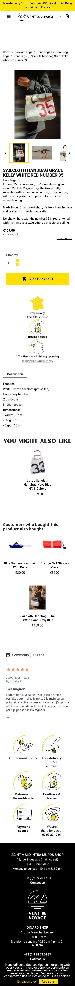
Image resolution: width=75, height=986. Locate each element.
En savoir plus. (27, 981)
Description (64, 238)
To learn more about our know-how (37, 361)
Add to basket (37, 278)
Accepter (49, 981)
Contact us (37, 882)
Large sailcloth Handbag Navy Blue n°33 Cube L (37, 484)
